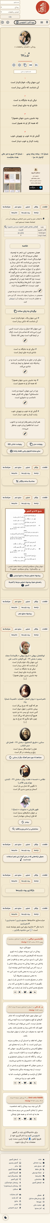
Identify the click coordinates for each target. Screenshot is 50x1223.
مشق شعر (18, 207)
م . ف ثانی (39, 1007)
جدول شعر (38, 1166)
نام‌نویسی (36, 1135)
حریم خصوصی (13, 1207)
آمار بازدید (15, 1198)
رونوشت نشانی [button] (16, 444)
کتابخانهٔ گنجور (13, 1169)
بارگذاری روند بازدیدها (25, 890)
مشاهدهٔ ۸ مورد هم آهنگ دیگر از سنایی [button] (27, 757)
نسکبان (15, 1189)
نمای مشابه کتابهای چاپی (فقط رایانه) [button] (26, 451)
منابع (16, 1201)
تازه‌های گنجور (37, 1182)
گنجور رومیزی (13, 1163)
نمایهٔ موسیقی (37, 1172)
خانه (40, 1159)
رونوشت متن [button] (38, 444)
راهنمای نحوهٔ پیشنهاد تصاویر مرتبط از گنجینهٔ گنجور (25, 584)
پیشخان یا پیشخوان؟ (11, 1186)
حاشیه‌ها (14, 213)
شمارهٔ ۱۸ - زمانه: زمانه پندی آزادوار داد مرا (37, 156)
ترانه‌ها (36, 213)
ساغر (16, 1166)
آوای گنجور (14, 1179)
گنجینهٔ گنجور (13, 1172)
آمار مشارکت (14, 1194)
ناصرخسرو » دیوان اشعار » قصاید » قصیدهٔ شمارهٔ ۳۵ (25, 700)
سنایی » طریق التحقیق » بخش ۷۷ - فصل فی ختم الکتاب (25, 744)
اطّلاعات (44, 207)
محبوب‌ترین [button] (21, 920)
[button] (47, 22)
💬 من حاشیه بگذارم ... (22, 930)
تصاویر (28, 207)
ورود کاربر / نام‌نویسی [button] (26, 22)
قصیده (21, 230)
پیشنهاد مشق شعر (25, 613)
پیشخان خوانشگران (11, 1182)
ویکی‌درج (21, 232)
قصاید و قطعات (22, 47)
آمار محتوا (38, 1208)
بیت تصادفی (37, 1163)
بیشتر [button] (27, 822)
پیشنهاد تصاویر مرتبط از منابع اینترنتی (27, 575)
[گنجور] (42, 7)
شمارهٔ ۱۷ (25, 55)
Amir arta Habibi (35, 1097)
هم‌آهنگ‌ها (6, 207)
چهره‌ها (39, 1202)
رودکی (33, 47)
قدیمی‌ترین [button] (25, 923)
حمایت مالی (37, 1205)
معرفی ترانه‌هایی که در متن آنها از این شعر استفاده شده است (25, 858)
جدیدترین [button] (10, 920)
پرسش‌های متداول (35, 1198)
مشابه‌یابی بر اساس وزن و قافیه (26, 829)
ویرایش (11, 298)
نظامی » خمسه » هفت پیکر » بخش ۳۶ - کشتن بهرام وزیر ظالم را (25, 781)
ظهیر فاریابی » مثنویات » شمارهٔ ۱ (25, 809)
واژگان (36, 207)
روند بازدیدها (25, 213)
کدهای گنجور (13, 1159)
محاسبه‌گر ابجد (13, 1176)
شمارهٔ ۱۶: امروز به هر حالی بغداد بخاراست (12, 156)
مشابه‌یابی (38, 1179)
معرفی (39, 1195)
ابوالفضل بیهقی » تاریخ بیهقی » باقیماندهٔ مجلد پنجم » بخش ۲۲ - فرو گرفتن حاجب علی (25, 657)
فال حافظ (38, 1169)
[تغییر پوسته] (6, 1217)
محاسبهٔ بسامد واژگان (27, 481)
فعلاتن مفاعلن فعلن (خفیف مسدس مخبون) (23, 227)
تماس (16, 1204)
